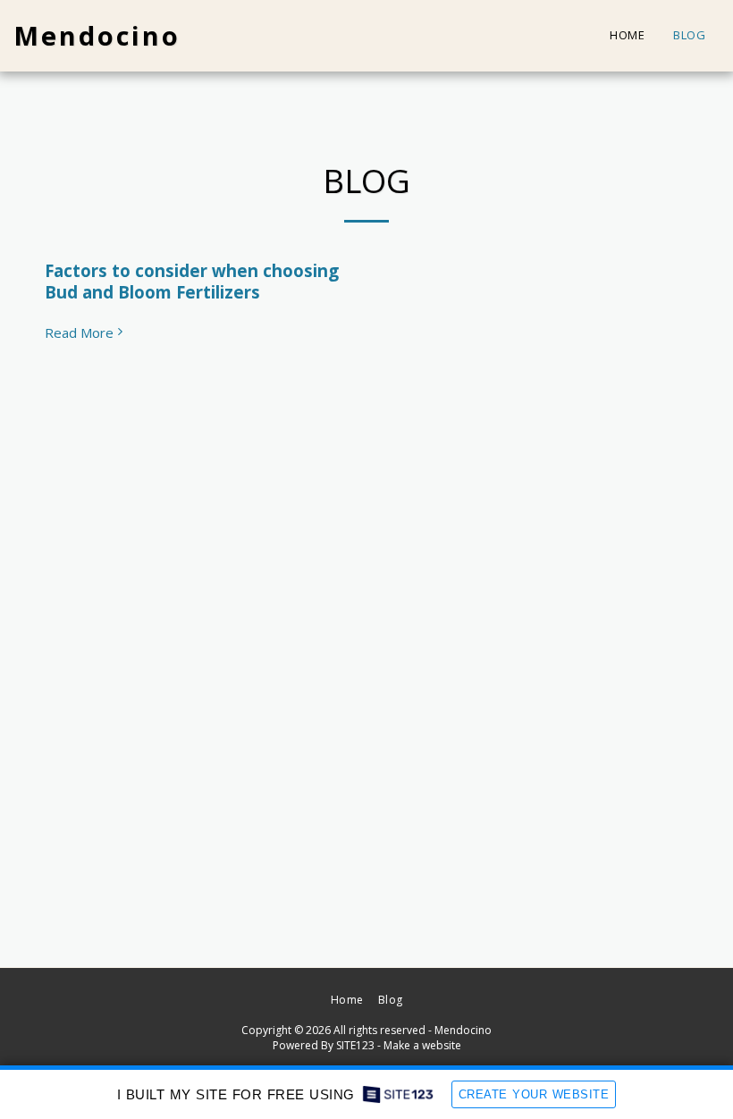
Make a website (422, 1045)
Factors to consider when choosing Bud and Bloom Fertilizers (192, 281)
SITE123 (355, 1045)
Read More (79, 332)
